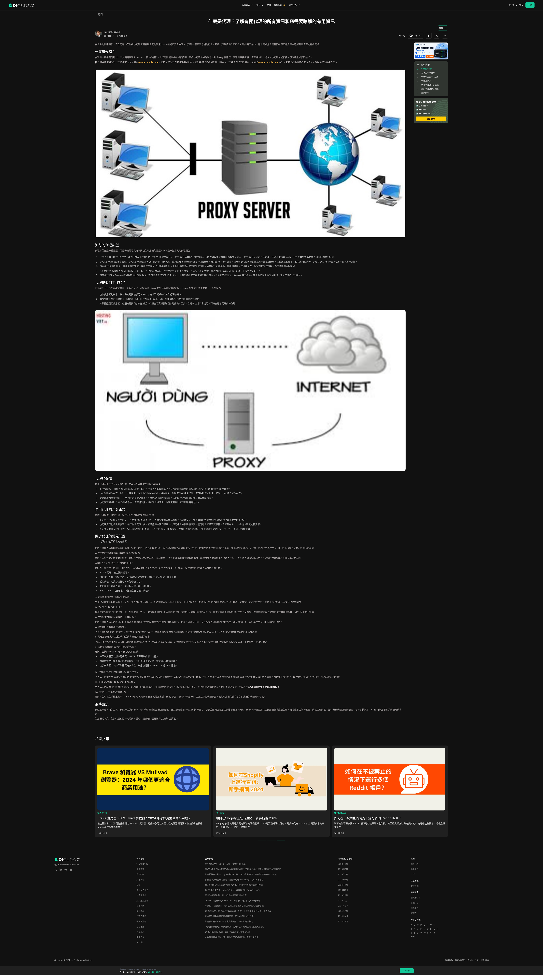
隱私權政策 (460, 960)
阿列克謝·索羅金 (112, 32)
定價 (269, 5)
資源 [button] (258, 5)
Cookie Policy (154, 972)
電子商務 (365, 813)
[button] (513, 5)
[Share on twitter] (55, 869)
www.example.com (148, 62)
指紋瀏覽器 (247, 813)
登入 (521, 5)
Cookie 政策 (473, 960)
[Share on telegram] (65, 869)
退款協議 (485, 960)
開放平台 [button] (293, 5)
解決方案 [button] (246, 5)
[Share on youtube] (71, 869)
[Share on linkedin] (60, 869)
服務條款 (449, 960)
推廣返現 (278, 5)
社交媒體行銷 (130, 813)
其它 (413, 937)
